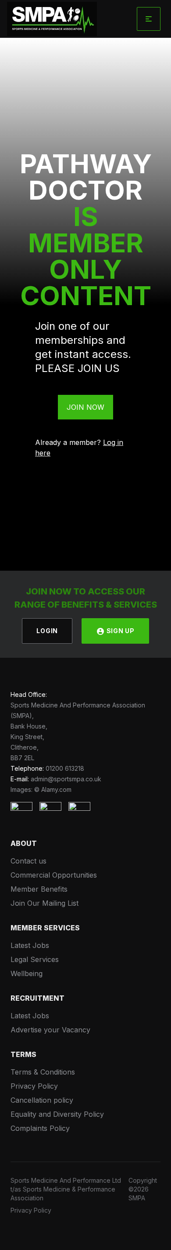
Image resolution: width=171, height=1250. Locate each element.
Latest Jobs (30, 945)
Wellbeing (27, 973)
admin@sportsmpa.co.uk (66, 779)
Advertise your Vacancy (50, 1029)
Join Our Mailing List (44, 903)
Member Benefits (39, 889)
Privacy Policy (34, 1086)
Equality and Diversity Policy (57, 1114)
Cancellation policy (42, 1100)
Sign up (120, 630)
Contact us (28, 860)
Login (47, 630)
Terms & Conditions (43, 1072)
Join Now (85, 407)
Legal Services (35, 959)
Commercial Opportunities (54, 875)
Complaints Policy (40, 1128)
